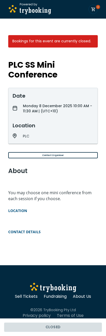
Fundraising (55, 296)
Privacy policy (37, 315)
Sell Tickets (26, 296)
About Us (82, 296)
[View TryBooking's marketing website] (53, 288)
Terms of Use (70, 315)
